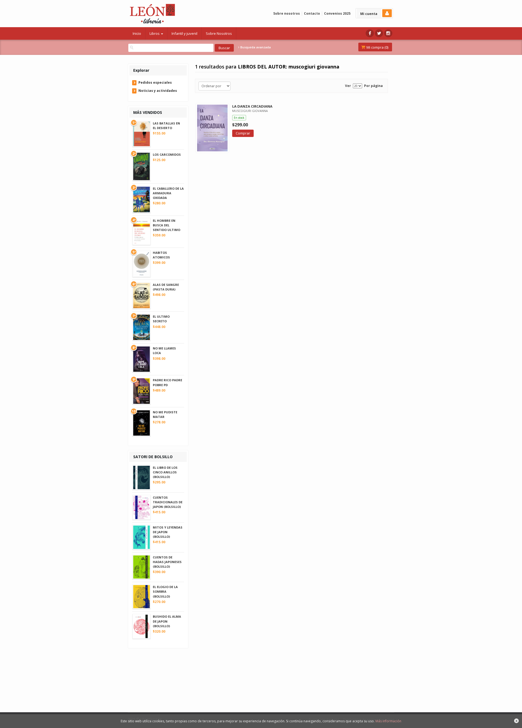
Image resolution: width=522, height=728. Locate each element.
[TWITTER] (379, 33)
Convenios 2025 (337, 13)
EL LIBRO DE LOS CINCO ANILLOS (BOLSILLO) (165, 472)
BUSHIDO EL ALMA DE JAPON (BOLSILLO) (167, 621)
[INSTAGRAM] (388, 33)
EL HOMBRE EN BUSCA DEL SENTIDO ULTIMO (166, 225)
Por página (373, 85)
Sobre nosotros (286, 13)
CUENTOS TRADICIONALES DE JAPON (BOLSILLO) (167, 502)
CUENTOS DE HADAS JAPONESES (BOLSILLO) (167, 561)
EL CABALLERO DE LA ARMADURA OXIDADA (168, 193)
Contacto (312, 13)
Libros (155, 33)
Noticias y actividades (157, 90)
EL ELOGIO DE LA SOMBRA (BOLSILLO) (165, 591)
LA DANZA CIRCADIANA (252, 106)
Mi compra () (377, 47)
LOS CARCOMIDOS (167, 154)
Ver (348, 85)
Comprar (243, 133)
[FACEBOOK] (370, 33)
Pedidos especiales (155, 82)
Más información (388, 721)
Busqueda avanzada (255, 47)
